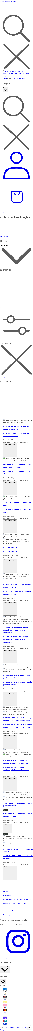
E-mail (18, 924)
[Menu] (3, 8)
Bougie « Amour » (10, 547)
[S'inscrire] (21, 924)
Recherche (6, 891)
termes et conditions (9, 911)
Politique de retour (8, 907)
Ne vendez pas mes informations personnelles (17, 899)
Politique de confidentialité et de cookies (15, 903)
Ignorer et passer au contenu (8, 1)
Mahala (7, 1027)
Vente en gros (7, 915)
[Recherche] (16, 40)
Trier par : (5, 241)
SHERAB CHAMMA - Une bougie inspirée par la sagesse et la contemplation (15, 630)
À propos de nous (8, 895)
